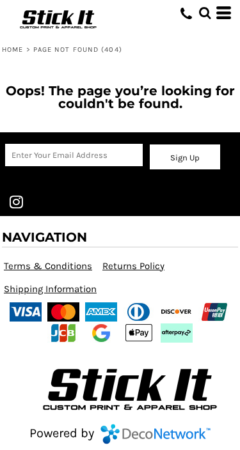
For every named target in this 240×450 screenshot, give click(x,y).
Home (12, 49)
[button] (204, 12)
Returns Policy (133, 266)
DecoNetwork (155, 434)
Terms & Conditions (48, 266)
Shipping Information (50, 289)
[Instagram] (16, 202)
